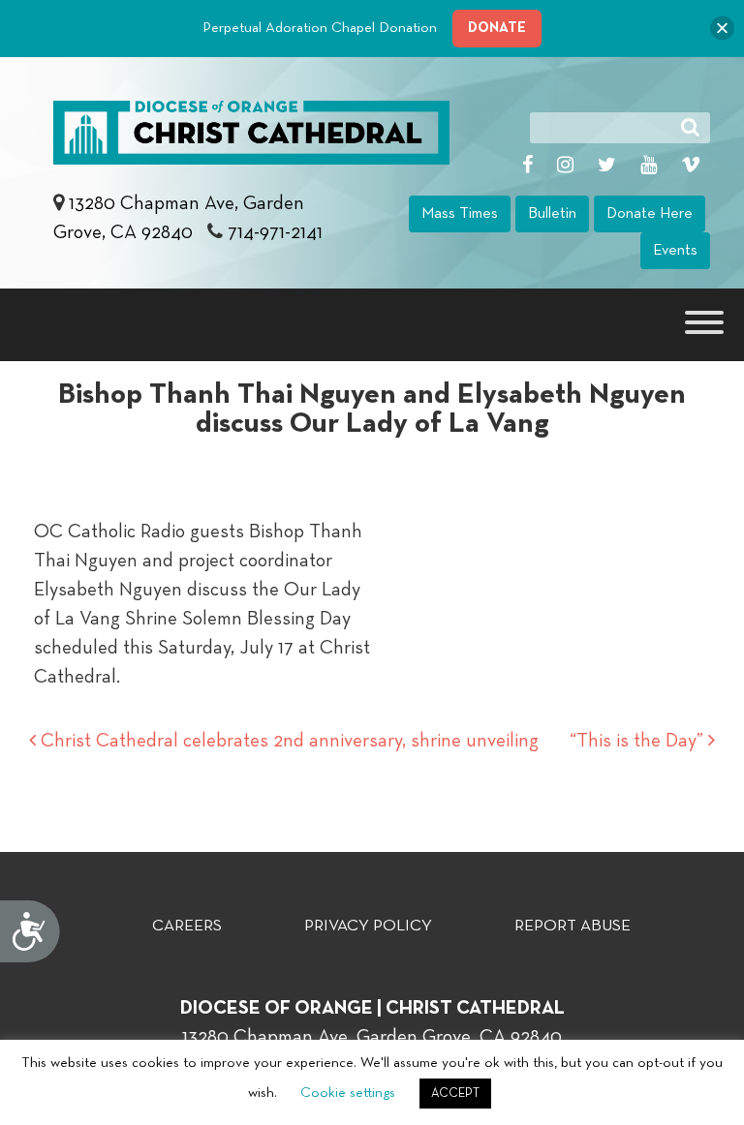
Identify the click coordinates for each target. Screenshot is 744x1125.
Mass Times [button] (459, 214)
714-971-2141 (275, 232)
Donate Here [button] (649, 214)
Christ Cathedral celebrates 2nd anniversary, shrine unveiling (287, 740)
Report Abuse (572, 926)
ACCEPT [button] (455, 1093)
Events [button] (675, 250)
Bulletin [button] (552, 214)
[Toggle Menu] (704, 322)
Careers (187, 926)
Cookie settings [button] (347, 1092)
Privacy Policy (368, 926)
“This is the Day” (639, 740)
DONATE (497, 27)
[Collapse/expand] (722, 28)
